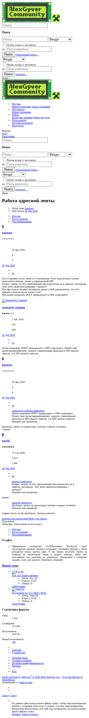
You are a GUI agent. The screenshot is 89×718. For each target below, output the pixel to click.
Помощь (16, 665)
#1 (13, 273)
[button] (5, 78)
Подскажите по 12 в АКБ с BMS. (29, 593)
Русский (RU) (19, 652)
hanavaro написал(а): (22, 481)
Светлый (16, 649)
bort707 (6, 440)
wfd (14, 642)
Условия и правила (21, 660)
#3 (13, 405)
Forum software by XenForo (31, 677)
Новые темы (10, 565)
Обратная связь (20, 657)
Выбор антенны (25, 575)
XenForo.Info (25, 682)
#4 (13, 476)
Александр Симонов (13, 307)
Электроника (18, 586)
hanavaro (29, 208)
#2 (13, 342)
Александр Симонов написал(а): (28, 410)
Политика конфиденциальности (28, 663)
